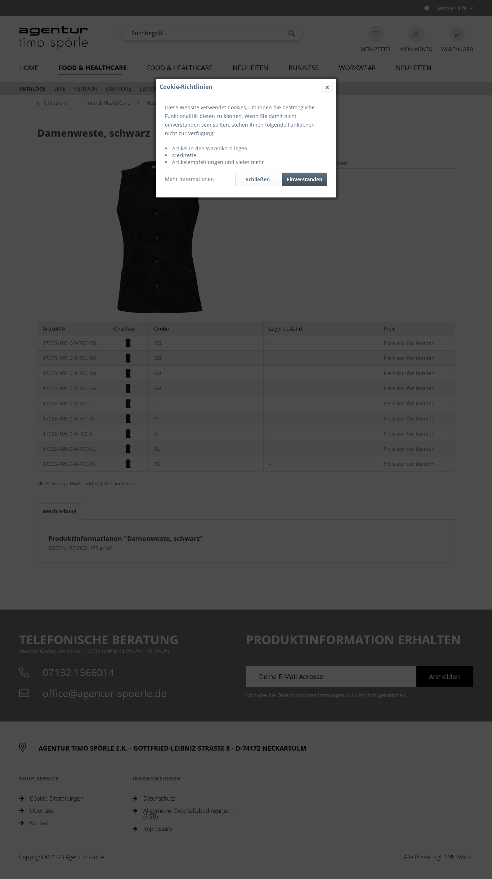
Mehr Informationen (189, 179)
